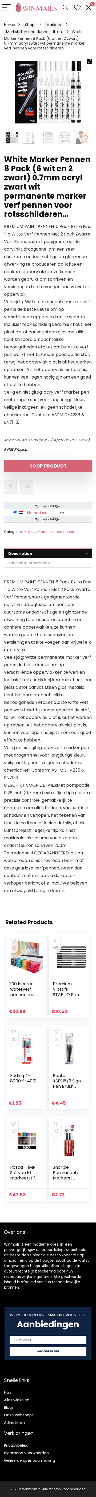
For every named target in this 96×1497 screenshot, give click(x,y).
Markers (53, 24)
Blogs (9, 1407)
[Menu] (6, 8)
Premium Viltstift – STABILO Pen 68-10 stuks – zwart (66, 994)
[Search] (65, 8)
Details (83, 440)
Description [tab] (20, 553)
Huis (7, 1392)
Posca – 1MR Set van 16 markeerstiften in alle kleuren (23, 1178)
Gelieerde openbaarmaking (29, 1460)
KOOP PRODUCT (48, 466)
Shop (29, 24)
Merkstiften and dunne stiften (34, 31)
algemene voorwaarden (26, 1453)
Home (9, 24)
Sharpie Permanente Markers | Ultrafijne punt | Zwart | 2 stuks (67, 1180)
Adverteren (14, 1422)
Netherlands (38, 512)
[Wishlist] (77, 7)
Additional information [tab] (29, 563)
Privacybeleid (16, 1445)
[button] (89, 61)
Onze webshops (19, 1415)
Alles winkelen (16, 1400)
